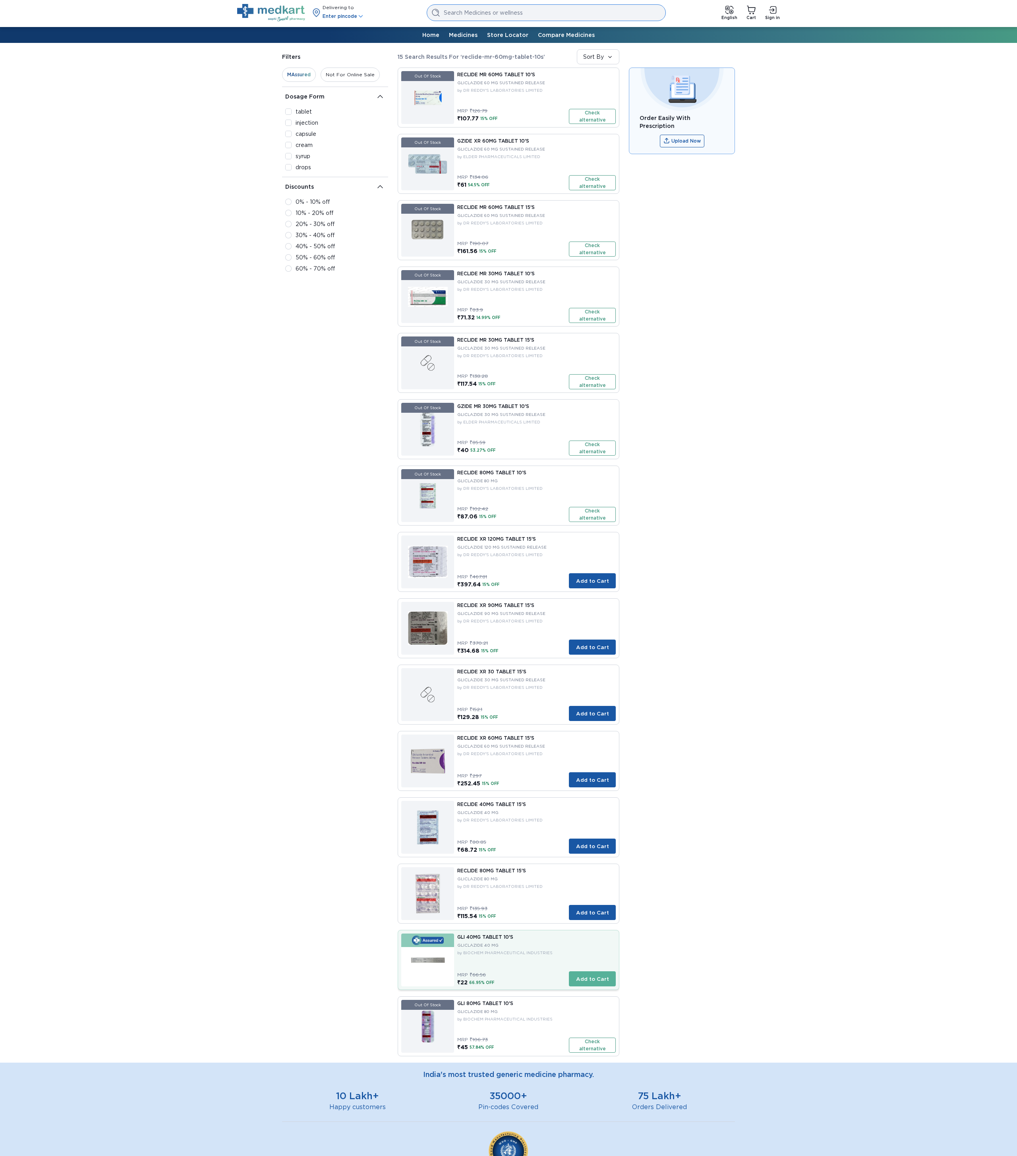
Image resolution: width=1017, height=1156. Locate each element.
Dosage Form (305, 96)
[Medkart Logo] (271, 12)
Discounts (299, 187)
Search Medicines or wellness (483, 13)
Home (430, 35)
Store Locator (507, 35)
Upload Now (686, 141)
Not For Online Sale (350, 74)
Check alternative (592, 116)
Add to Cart (592, 581)
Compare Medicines (566, 35)
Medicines (463, 35)
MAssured (299, 74)
